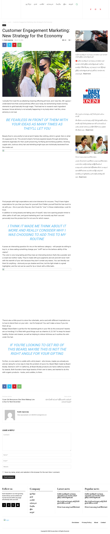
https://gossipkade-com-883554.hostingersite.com (32, 415)
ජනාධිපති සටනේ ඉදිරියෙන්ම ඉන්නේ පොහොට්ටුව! (58, 401)
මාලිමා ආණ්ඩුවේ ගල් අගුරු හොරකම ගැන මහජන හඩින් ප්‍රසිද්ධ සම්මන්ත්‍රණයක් (91, 56)
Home (4, 22)
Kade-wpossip (8, 40)
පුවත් (9, 22)
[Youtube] (18, 505)
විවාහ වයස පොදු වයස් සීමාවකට (85, 157)
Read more (87, 74)
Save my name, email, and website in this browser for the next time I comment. (32, 472)
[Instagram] (95, 9)
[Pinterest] (14, 45)
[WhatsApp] (19, 45)
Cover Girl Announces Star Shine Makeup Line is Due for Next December (18, 401)
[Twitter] (100, 9)
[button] (77, 4)
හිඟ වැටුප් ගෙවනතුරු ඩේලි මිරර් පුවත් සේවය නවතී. (89, 115)
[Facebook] (91, 9)
